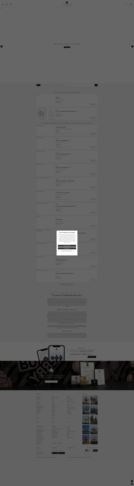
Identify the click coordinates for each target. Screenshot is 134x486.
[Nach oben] (132, 484)
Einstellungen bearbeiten (67, 250)
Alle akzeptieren (67, 245)
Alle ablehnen (67, 248)
